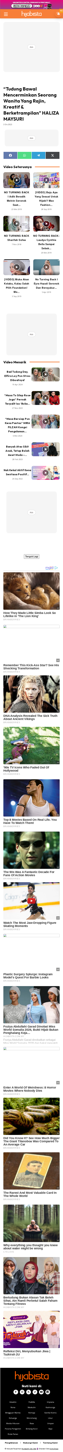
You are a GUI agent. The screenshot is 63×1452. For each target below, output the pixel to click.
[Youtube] (41, 1392)
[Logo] (31, 14)
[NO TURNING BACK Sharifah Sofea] (16, 224)
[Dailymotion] (47, 1392)
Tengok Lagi (31, 556)
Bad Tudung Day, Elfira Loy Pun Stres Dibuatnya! (17, 376)
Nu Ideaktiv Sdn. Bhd (29, 1449)
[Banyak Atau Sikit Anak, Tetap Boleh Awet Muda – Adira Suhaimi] (46, 449)
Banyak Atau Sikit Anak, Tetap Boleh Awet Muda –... (17, 451)
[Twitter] (28, 1392)
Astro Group (54, 1449)
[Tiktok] (35, 1392)
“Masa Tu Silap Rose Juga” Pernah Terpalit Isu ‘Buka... (17, 399)
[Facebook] (15, 1392)
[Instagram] (22, 1392)
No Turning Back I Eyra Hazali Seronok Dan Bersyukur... (46, 283)
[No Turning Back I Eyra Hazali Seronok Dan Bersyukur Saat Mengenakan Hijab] (46, 267)
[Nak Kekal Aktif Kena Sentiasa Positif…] (46, 473)
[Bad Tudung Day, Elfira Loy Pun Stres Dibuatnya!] (46, 375)
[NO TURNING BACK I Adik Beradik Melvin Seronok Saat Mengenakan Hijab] (16, 180)
